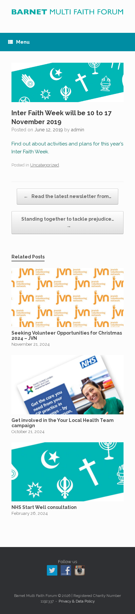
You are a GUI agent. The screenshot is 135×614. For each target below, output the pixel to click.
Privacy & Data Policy (77, 601)
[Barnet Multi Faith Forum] (67, 11)
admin (77, 129)
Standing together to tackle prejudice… (67, 222)
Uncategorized (44, 165)
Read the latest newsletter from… (67, 196)
